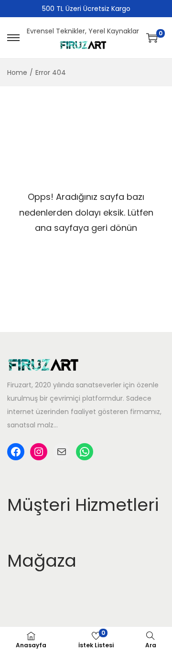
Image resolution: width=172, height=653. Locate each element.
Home (17, 72)
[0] (152, 37)
